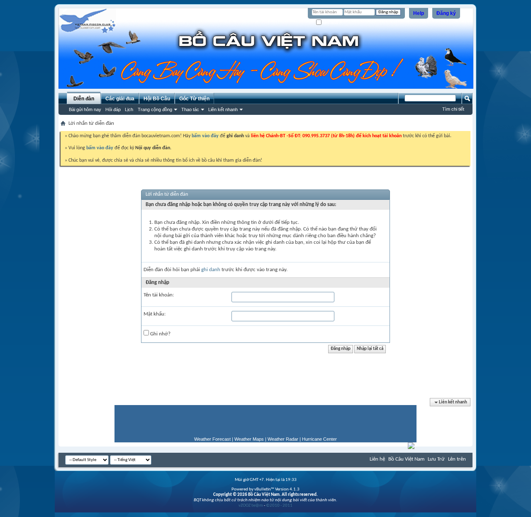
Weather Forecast (212, 439)
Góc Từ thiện (194, 99)
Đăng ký (446, 13)
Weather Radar (283, 439)
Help (418, 13)
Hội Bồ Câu (157, 99)
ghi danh (210, 269)
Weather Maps (249, 439)
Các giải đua (119, 99)
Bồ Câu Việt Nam (406, 459)
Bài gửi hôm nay (85, 109)
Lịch (129, 109)
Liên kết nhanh (223, 109)
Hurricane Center (319, 439)
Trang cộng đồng (155, 109)
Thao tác (190, 109)
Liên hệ (377, 459)
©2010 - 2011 (279, 505)
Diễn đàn (83, 99)
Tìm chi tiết (453, 109)
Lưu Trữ (436, 459)
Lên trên (457, 459)
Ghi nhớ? (331, 22)
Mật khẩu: (155, 314)
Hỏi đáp (113, 109)
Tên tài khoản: (159, 295)
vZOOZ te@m (251, 505)
